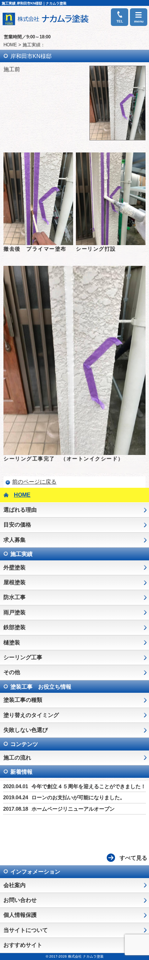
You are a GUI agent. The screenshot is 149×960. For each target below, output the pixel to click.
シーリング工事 (22, 657)
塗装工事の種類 (22, 700)
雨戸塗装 (14, 612)
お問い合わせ (20, 900)
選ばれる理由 (20, 510)
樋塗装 (11, 642)
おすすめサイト (22, 945)
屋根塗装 (14, 582)
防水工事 (14, 597)
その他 (11, 672)
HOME (10, 44)
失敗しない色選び (25, 730)
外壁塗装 (14, 567)
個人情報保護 (20, 915)
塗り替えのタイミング (31, 715)
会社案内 (14, 885)
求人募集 (14, 540)
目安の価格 (17, 525)
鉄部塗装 (14, 627)
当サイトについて (25, 930)
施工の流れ (17, 758)
